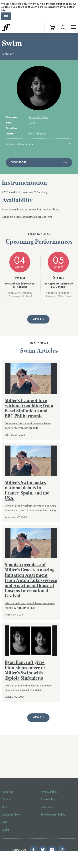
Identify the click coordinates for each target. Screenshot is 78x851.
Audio (5, 830)
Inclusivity (46, 807)
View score (18, 162)
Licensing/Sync (11, 814)
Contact (6, 799)
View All (38, 319)
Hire (4, 807)
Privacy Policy (49, 792)
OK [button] (6, 16)
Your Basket (52, 27)
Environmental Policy (53, 814)
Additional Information (19, 144)
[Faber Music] (6, 27)
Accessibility (48, 799)
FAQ (4, 822)
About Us (7, 792)
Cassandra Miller (38, 117)
